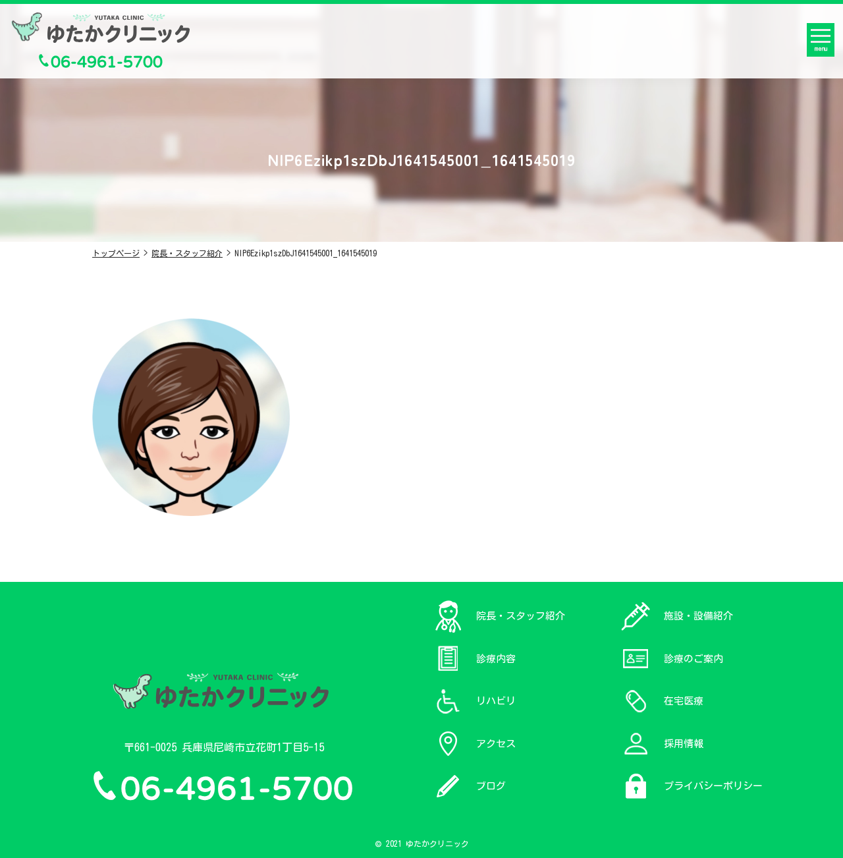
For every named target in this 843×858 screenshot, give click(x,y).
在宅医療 (683, 701)
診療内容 (496, 659)
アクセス (496, 744)
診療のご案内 (693, 659)
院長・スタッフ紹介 (187, 253)
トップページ (116, 253)
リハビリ (496, 701)
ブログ (491, 786)
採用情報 (683, 744)
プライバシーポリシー (713, 786)
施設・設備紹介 (698, 616)
